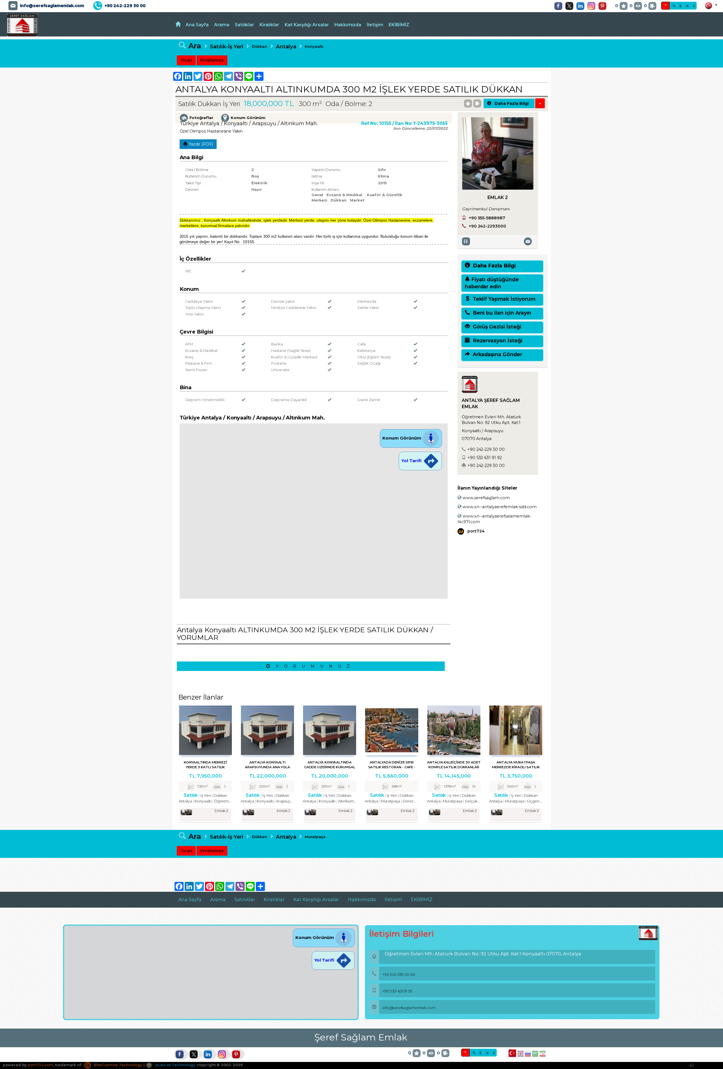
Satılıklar (244, 24)
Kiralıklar (269, 24)
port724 (475, 531)
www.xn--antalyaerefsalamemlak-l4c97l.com (494, 519)
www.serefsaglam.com (485, 497)
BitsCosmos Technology (117, 1064)
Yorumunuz (315, 666)
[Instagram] (592, 6)
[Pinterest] (603, 6)
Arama (221, 24)
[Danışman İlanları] (467, 241)
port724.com (40, 1064)
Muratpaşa (315, 836)
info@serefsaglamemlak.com (52, 5)
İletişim (375, 24)
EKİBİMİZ (399, 24)
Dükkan (259, 46)
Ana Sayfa (197, 24)
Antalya (286, 46)
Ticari (186, 60)
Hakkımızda (348, 24)
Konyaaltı (314, 46)
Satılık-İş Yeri (226, 46)
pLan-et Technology (174, 1064)
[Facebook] (559, 6)
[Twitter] (570, 6)
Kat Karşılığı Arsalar (307, 24)
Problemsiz (212, 60)
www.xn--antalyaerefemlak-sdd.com (499, 506)
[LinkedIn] (581, 6)
